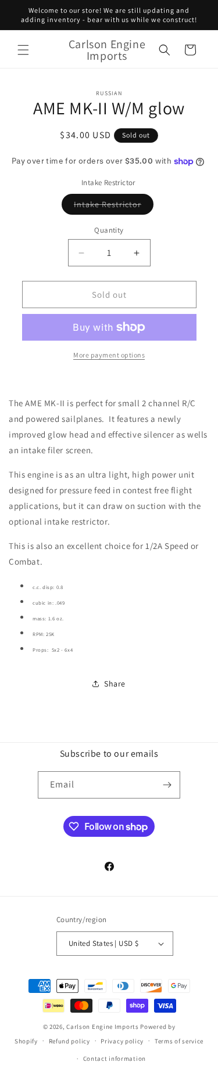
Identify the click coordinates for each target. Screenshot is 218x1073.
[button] (23, 50)
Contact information (114, 1058)
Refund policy (69, 1041)
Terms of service (179, 1041)
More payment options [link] (109, 355)
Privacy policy (122, 1041)
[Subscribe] (167, 785)
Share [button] (115, 683)
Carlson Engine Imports (102, 1027)
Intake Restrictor (113, 206)
